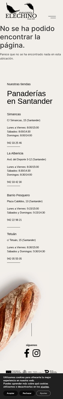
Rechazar (27, 393)
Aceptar (10, 393)
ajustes (45, 386)
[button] (52, 17)
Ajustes (43, 393)
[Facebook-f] (26, 353)
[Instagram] (36, 353)
